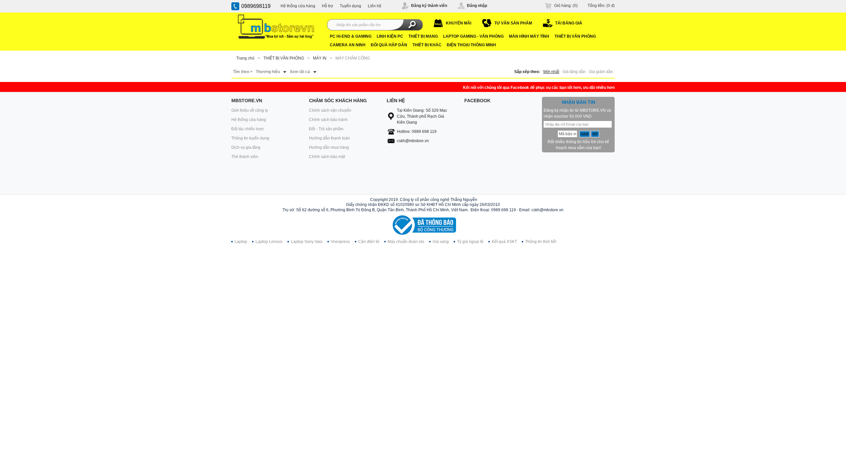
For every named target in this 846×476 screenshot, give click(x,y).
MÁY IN (320, 58)
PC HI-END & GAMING (350, 36)
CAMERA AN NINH (347, 45)
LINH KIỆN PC (390, 36)
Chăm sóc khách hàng (338, 100)
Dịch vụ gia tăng (245, 147)
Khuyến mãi (458, 23)
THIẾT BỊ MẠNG (423, 36)
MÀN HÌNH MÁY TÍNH (529, 36)
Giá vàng (441, 241)
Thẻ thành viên (244, 156)
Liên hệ (374, 6)
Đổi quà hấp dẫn (389, 45)
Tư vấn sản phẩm (513, 23)
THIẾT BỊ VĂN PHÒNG (575, 36)
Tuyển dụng (350, 6)
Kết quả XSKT (504, 241)
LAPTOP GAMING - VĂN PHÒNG (473, 36)
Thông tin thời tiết (540, 241)
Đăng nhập (477, 5)
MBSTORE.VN (246, 100)
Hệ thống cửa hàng (298, 6)
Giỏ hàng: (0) (566, 5)
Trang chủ (245, 58)
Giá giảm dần (601, 71)
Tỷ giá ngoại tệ (470, 241)
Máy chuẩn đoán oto (406, 241)
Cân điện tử (368, 241)
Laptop (241, 241)
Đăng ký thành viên (429, 5)
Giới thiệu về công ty (249, 110)
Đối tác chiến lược (247, 129)
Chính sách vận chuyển (330, 110)
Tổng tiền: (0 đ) (601, 5)
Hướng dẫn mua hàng (329, 147)
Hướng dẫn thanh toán (329, 138)
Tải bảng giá (568, 23)
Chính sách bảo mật (327, 156)
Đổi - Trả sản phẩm (326, 129)
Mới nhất (551, 71)
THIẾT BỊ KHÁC (427, 45)
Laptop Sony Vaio (307, 241)
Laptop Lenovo (269, 241)
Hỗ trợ (327, 6)
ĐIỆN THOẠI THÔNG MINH (471, 45)
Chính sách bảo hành (328, 119)
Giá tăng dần (574, 71)
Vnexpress (340, 241)
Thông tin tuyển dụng (250, 138)
